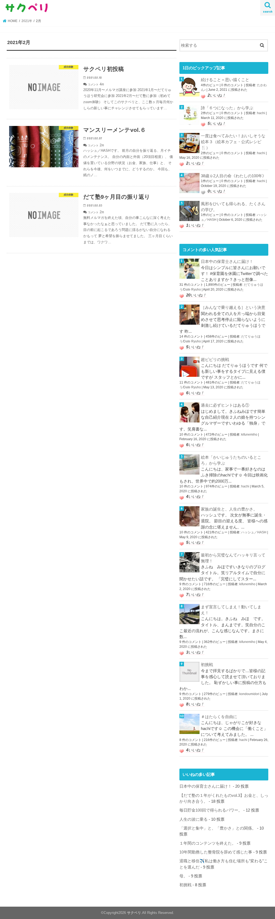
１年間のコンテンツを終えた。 (207, 843)
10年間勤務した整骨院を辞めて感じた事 (215, 852)
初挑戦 (207, 665)
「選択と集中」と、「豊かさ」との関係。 (217, 828)
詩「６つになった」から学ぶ (227, 108)
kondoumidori (249, 694)
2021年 (26, 21)
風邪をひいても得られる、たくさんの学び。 (233, 207)
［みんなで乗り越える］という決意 (233, 307)
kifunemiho (249, 434)
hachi (261, 113)
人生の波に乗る (193, 819)
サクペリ (134, 913)
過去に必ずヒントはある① (225, 405)
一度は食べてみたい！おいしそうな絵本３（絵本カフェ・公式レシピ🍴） (233, 142)
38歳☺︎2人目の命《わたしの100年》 (233, 176)
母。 (183, 876)
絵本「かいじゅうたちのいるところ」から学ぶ (231, 460)
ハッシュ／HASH (253, 532)
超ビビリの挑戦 (215, 359)
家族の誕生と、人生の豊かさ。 (229, 509)
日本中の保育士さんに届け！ (227, 261)
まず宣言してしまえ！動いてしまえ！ (231, 610)
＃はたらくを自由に (219, 717)
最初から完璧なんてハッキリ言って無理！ (233, 558)
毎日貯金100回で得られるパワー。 (210, 810)
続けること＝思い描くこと (225, 80)
